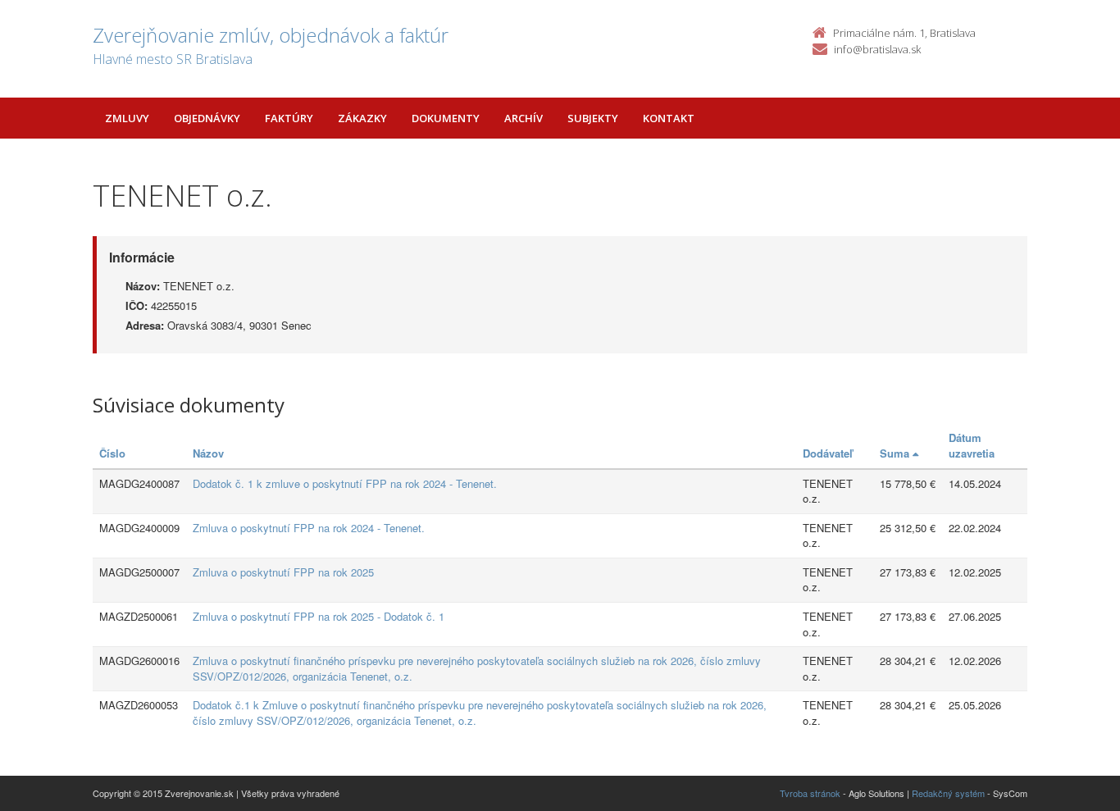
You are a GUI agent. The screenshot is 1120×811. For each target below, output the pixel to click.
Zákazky (362, 118)
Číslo (112, 453)
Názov (208, 453)
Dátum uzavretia (972, 445)
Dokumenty (446, 118)
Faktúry (289, 118)
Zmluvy (127, 118)
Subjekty (592, 118)
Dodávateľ (828, 453)
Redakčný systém (948, 793)
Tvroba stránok (810, 793)
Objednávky (207, 118)
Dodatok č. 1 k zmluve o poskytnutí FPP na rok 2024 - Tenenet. (345, 483)
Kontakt (668, 118)
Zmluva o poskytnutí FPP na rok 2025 (283, 572)
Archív (523, 118)
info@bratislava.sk (877, 49)
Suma (896, 453)
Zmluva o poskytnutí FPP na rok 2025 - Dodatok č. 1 (318, 616)
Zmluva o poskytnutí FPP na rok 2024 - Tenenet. (309, 527)
